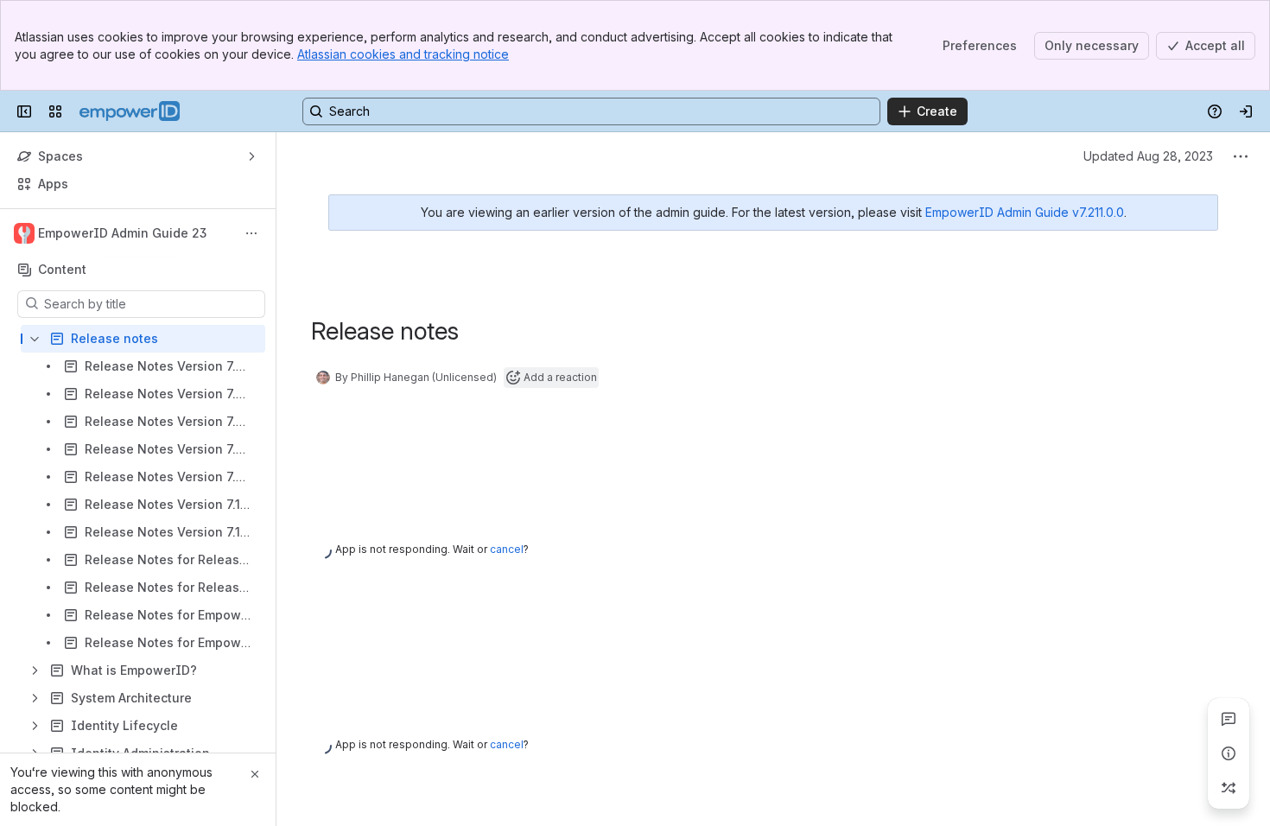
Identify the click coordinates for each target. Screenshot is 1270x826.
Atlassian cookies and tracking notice (403, 54)
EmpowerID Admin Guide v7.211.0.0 (1024, 212)
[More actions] (251, 233)
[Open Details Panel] (1228, 753)
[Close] (254, 774)
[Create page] (1228, 788)
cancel (507, 549)
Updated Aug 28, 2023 (1148, 156)
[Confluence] (129, 111)
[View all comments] (1228, 719)
